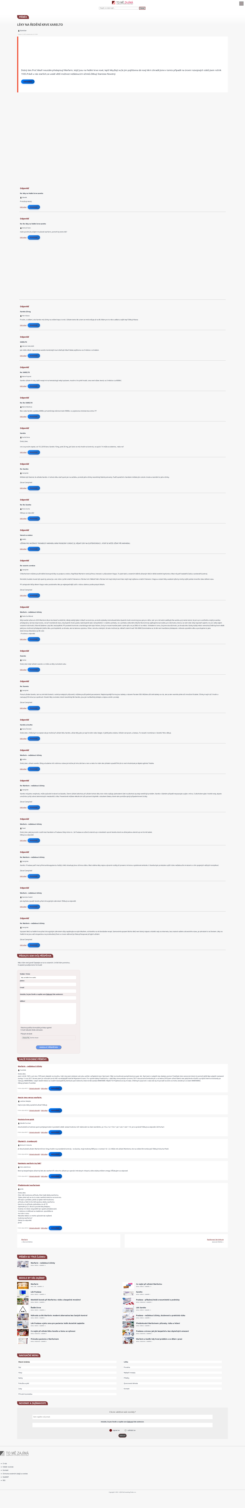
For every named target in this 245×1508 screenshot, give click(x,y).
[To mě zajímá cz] (122, 5)
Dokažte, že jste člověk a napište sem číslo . (41, 994)
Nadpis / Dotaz (25, 974)
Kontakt (126, 1389)
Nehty (20, 1378)
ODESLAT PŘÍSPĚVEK (48, 1047)
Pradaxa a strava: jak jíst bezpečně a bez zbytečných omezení (162, 1331)
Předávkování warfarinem (29, 1185)
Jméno (22, 981)
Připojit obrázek (26, 1034)
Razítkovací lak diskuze (215, 1239)
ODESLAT (122, 1435)
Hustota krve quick (26, 1119)
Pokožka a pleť (23, 1383)
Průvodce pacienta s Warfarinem (45, 1339)
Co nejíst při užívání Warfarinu (149, 1284)
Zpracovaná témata (131, 1383)
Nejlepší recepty (129, 1373)
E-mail (22, 987)
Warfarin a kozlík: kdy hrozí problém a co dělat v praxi (159, 1339)
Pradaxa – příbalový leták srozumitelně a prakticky (158, 1300)
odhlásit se (131, 1430)
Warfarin (24, 1239)
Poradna (127, 1367)
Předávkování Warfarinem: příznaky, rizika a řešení (158, 1323)
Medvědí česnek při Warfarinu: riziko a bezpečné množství (56, 1300)
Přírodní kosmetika (25, 1394)
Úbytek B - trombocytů (27, 1141)
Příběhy (126, 1378)
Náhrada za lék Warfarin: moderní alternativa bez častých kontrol (59, 1315)
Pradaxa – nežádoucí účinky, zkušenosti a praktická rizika (160, 1315)
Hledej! (142, 8)
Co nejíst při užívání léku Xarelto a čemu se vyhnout (53, 1331)
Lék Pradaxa (36, 1292)
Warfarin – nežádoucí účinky (30, 1066)
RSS (4, 1480)
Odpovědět (27, 81)
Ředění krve (36, 1308)
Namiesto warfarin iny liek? (29, 1163)
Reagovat (34, 207)
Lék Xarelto (141, 1308)
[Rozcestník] (241, 3)
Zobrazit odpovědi (34, 1088)
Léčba (126, 1362)
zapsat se (116, 1430)
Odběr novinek (8, 1467)
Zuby (20, 1389)
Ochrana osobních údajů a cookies (15, 1474)
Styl (19, 1367)
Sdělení (22, 1001)
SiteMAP (6, 1477)
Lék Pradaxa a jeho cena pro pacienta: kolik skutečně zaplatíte (57, 1323)
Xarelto (139, 1292)
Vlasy (20, 1373)
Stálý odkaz (23, 207)
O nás (5, 1463)
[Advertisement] (75, 50)
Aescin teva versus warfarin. (30, 1097)
